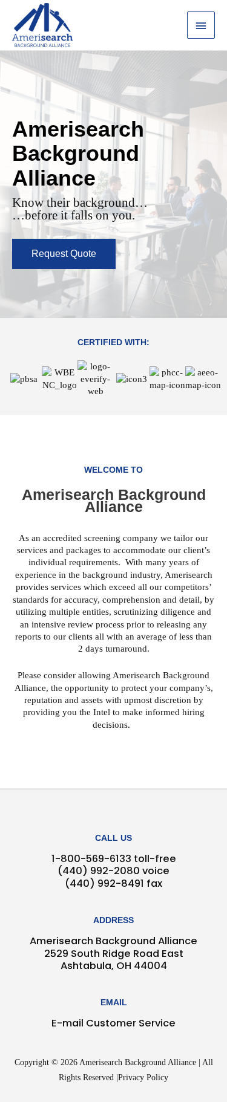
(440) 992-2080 (99, 871)
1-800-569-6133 (91, 859)
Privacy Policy (143, 1077)
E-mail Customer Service (113, 1023)
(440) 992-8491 (104, 883)
